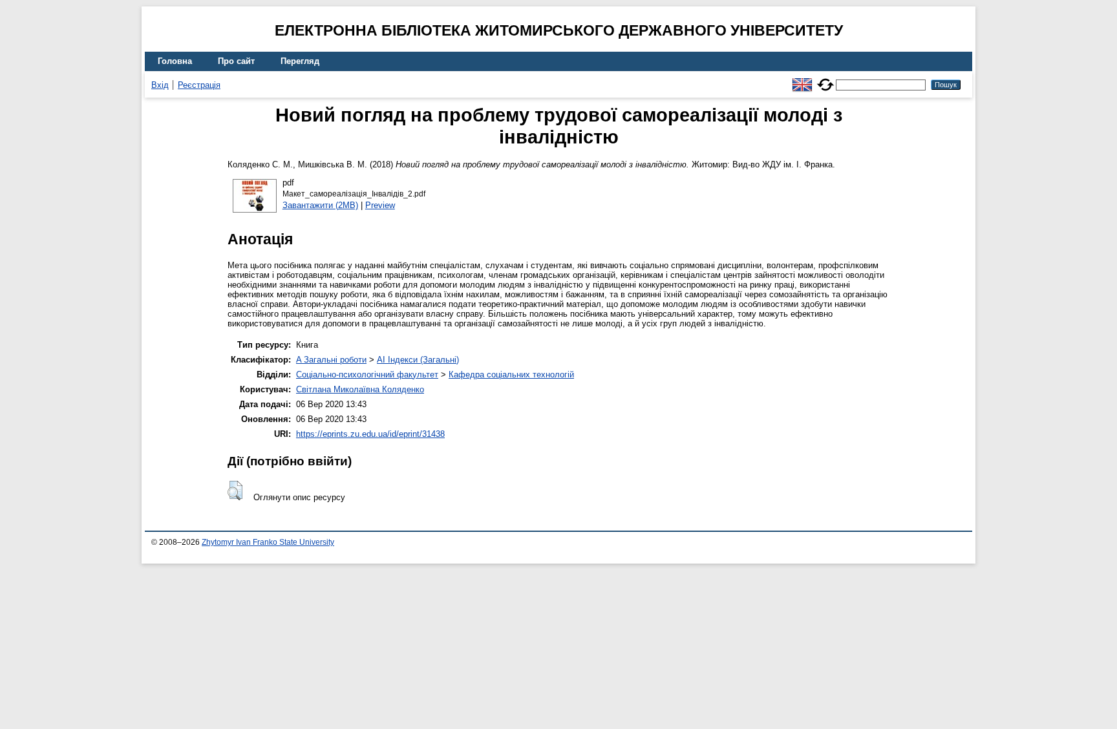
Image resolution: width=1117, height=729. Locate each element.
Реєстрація (199, 85)
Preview (380, 205)
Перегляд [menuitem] (300, 61)
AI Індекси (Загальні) (418, 359)
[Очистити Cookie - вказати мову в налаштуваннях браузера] (825, 79)
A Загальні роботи (331, 359)
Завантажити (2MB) (320, 205)
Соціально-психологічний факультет (367, 374)
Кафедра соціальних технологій (511, 374)
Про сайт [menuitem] (236, 61)
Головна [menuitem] (175, 61)
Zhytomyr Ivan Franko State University (268, 542)
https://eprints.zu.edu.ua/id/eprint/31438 (370, 434)
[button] (235, 490)
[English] (802, 79)
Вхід (160, 85)
